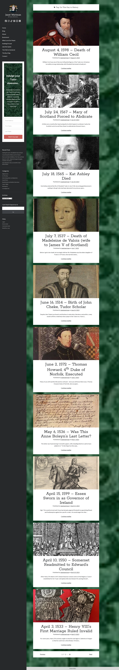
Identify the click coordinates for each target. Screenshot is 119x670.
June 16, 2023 (75, 310)
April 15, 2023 (75, 506)
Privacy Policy (73, 668)
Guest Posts (5, 180)
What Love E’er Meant (8, 40)
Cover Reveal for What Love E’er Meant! (11, 154)
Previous (42, 654)
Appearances (5, 173)
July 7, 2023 (75, 248)
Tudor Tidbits (5, 184)
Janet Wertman (13, 14)
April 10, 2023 (75, 572)
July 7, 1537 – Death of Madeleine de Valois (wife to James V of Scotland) (66, 215)
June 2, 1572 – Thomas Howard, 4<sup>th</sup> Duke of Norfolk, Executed (66, 343)
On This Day (5, 176)
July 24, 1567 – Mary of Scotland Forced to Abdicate (66, 91)
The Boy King (6, 53)
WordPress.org (5, 228)
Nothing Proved (7, 43)
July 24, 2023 (75, 120)
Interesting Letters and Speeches (10, 178)
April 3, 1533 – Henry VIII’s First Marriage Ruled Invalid (66, 605)
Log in (3, 221)
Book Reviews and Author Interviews (10, 182)
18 (69, 654)
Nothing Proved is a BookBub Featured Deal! (12, 152)
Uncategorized (5, 188)
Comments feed (6, 226)
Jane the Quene (6, 47)
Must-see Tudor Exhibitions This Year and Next (13, 157)
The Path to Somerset (8, 50)
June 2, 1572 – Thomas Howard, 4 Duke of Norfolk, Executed (66, 369)
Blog (3, 31)
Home (4, 28)
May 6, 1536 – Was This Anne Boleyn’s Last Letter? (66, 410)
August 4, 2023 (75, 58)
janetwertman (64, 58)
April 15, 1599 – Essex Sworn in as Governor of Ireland (66, 472)
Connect (4, 56)
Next (90, 654)
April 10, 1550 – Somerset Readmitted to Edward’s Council (66, 539)
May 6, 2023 (75, 439)
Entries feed (5, 224)
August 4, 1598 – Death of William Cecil (66, 29)
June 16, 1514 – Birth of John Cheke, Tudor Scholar (66, 281)
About (4, 34)
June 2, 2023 (75, 377)
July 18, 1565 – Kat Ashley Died (66, 153)
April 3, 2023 (75, 634)
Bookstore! (5, 37)
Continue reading (66, 68)
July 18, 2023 (75, 182)
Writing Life (5, 186)
